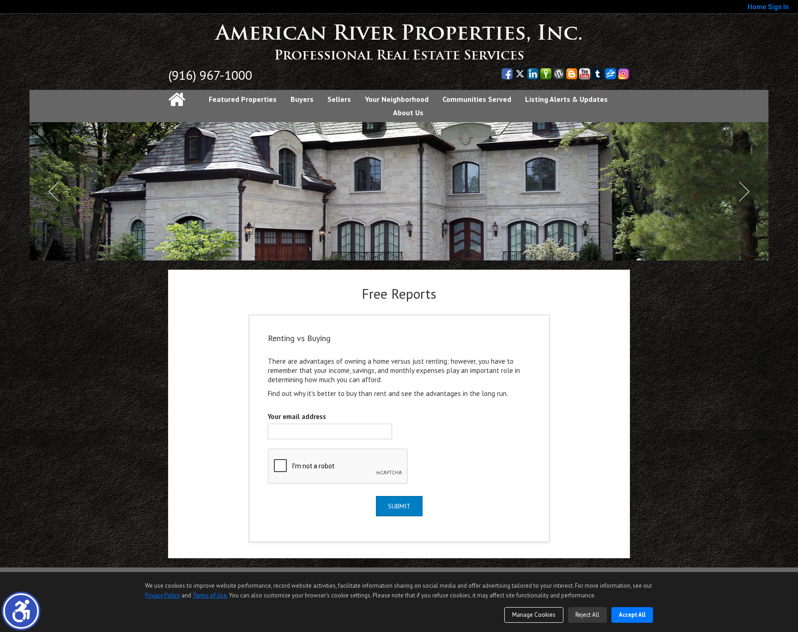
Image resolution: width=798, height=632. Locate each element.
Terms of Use (210, 595)
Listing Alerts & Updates (566, 99)
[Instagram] (623, 73)
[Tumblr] (597, 73)
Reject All (587, 615)
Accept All (632, 615)
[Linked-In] (532, 73)
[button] (21, 611)
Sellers (339, 99)
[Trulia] (545, 73)
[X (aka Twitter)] (520, 73)
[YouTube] (584, 73)
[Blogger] (571, 73)
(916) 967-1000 (210, 74)
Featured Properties (243, 99)
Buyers (302, 99)
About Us (408, 112)
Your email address (297, 416)
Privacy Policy (162, 595)
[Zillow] (610, 73)
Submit (399, 506)
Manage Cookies (534, 615)
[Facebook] (507, 73)
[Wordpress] (558, 73)
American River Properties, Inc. (399, 33)
